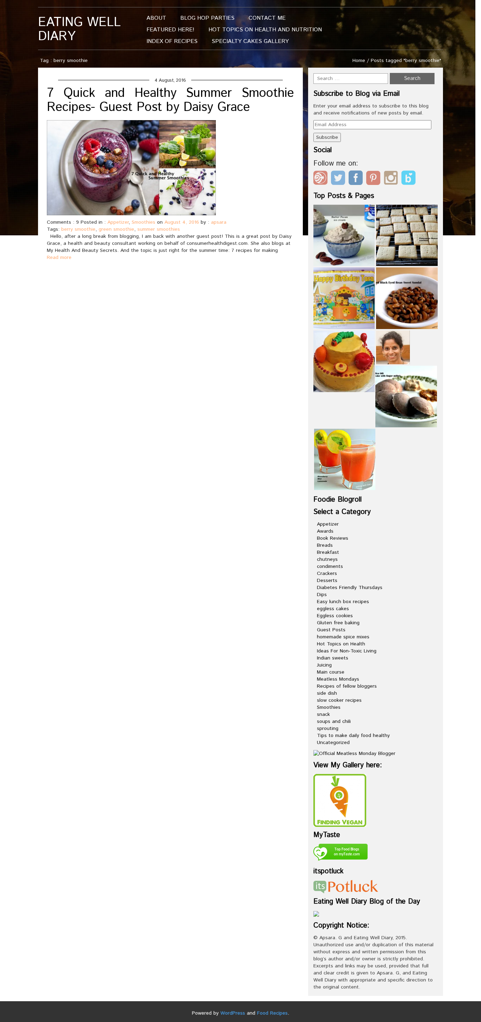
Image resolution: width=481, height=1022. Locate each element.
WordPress (232, 1013)
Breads (325, 545)
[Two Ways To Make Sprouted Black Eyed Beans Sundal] (407, 298)
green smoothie (116, 229)
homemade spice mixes (343, 636)
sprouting (327, 728)
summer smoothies (158, 229)
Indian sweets (332, 658)
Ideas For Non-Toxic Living (346, 651)
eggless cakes (333, 608)
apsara (218, 222)
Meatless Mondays (338, 679)
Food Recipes (272, 1013)
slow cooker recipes (339, 700)
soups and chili (334, 721)
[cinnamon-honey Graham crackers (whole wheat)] (407, 235)
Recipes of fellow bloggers (347, 686)
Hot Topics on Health (341, 644)
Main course (330, 672)
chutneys (327, 559)
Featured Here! (170, 30)
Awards (325, 531)
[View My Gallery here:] (339, 800)
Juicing (324, 665)
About (156, 18)
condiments (330, 566)
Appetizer (118, 222)
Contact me (267, 18)
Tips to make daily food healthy (353, 735)
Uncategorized (333, 742)
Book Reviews (332, 538)
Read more (59, 257)
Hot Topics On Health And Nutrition (265, 30)
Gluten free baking (338, 622)
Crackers (327, 573)
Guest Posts (331, 629)
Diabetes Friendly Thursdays (349, 587)
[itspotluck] (345, 886)
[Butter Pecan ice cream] (344, 235)
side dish (327, 693)
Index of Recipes (172, 41)
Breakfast (328, 552)
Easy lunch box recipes (343, 601)
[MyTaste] (340, 853)
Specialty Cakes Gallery (250, 41)
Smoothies (143, 222)
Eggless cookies (335, 615)
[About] (393, 347)
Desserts (327, 580)
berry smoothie (78, 229)
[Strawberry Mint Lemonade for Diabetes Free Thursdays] (345, 459)
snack (323, 714)
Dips (322, 594)
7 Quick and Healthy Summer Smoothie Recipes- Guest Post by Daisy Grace (170, 100)
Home (358, 60)
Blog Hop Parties (207, 18)
